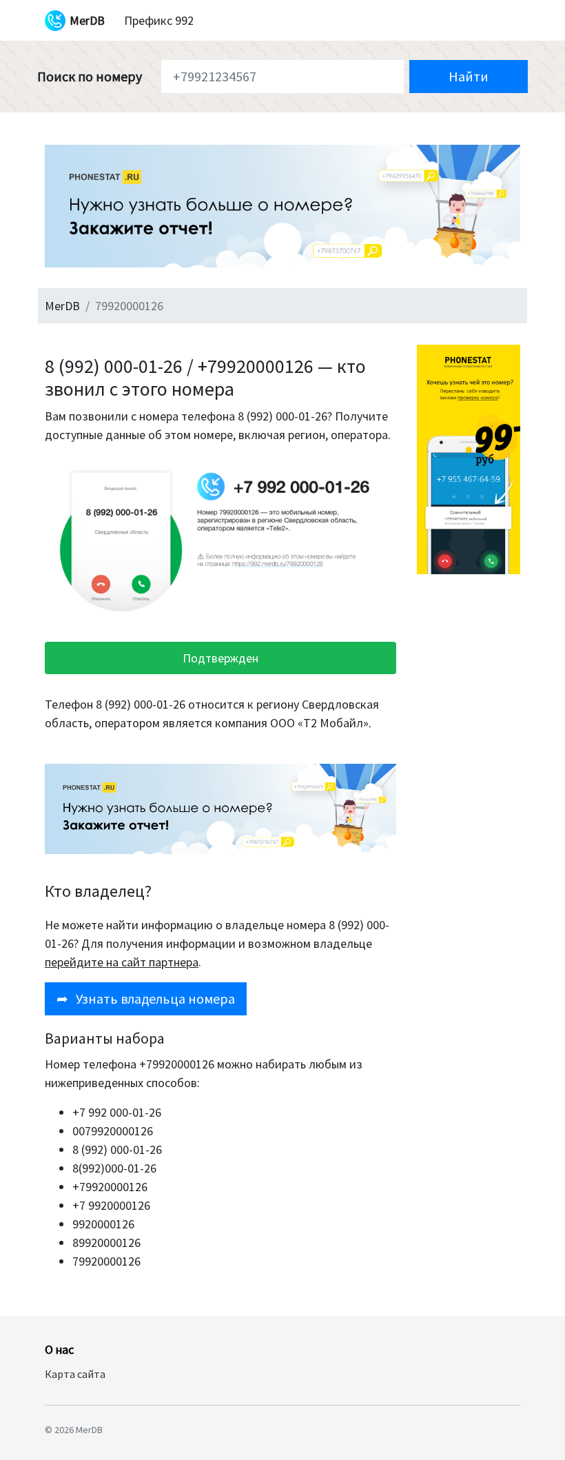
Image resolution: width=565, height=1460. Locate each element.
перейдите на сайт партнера (121, 962)
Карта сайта (75, 1374)
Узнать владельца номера (145, 998)
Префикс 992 (159, 20)
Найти (469, 76)
